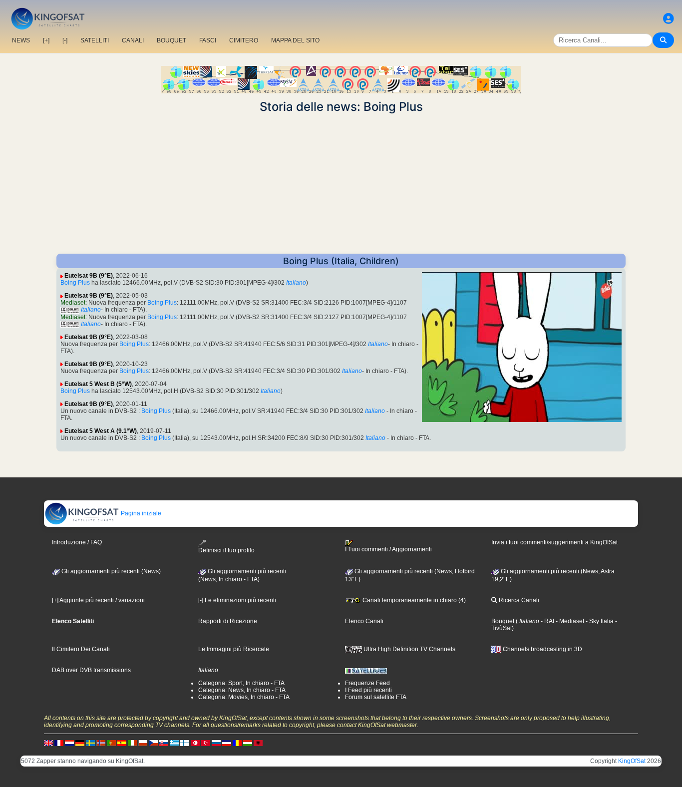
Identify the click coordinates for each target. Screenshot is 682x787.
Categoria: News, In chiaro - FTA (242, 690)
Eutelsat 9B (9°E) (88, 275)
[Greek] (174, 742)
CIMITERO (243, 40)
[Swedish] (90, 742)
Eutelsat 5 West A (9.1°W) (100, 430)
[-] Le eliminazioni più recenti (237, 600)
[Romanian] (237, 742)
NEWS (21, 40)
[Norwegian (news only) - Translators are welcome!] (100, 742)
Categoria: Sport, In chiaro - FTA (241, 683)
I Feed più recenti (368, 690)
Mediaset (72, 302)
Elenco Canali (364, 621)
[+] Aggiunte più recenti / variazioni (98, 600)
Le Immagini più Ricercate (233, 649)
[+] (46, 40)
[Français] (58, 742)
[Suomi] (184, 742)
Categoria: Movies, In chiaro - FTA (244, 697)
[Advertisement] (341, 184)
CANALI (133, 40)
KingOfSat (632, 761)
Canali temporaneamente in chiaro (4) (413, 600)
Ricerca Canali (518, 600)
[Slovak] (163, 742)
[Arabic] (195, 742)
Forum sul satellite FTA (375, 697)
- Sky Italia (599, 621)
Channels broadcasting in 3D (541, 649)
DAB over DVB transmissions (91, 670)
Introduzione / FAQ (77, 542)
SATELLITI (94, 40)
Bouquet (502, 621)
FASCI (207, 40)
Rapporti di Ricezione (227, 621)
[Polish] (142, 742)
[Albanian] (258, 742)
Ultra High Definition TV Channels (408, 649)
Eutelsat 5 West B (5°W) (98, 384)
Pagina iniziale (140, 513)
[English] (48, 742)
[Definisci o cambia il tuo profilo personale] (668, 18)
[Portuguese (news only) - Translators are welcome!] (111, 742)
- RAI (546, 621)
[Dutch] (69, 742)
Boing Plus (75, 282)
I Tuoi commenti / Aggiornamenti (388, 549)
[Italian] (132, 742)
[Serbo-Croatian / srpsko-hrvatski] (226, 742)
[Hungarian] (247, 742)
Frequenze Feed (367, 683)
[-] (64, 40)
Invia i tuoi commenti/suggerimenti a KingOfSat (554, 542)
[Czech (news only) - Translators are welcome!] (153, 742)
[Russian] (216, 742)
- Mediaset (569, 621)
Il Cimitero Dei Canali (81, 649)
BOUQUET (171, 40)
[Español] (121, 742)
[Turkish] (205, 742)
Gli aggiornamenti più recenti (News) (110, 571)
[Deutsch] (79, 742)
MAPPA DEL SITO (295, 40)
